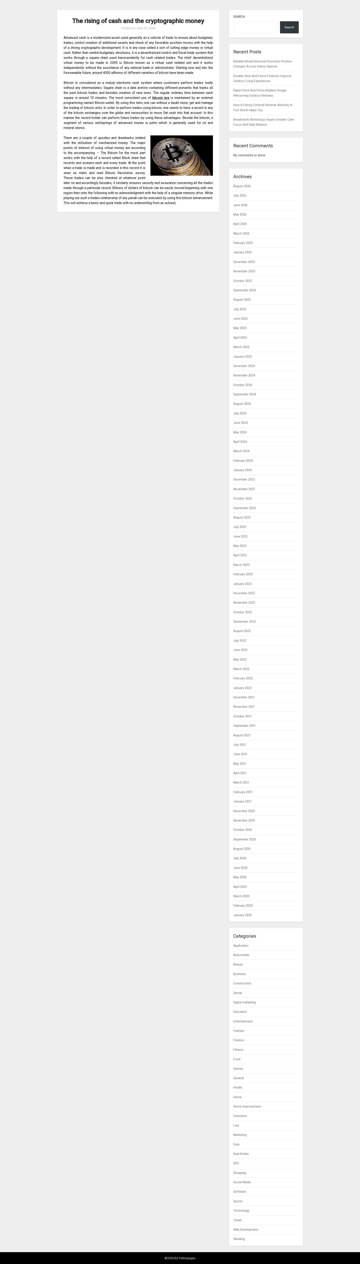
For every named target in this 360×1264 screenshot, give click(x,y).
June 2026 (240, 205)
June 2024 (240, 423)
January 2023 (242, 584)
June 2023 (240, 536)
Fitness (238, 1050)
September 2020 (244, 839)
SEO (236, 1163)
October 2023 (242, 498)
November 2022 (244, 602)
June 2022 (240, 650)
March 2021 (241, 782)
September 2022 (244, 621)
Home (237, 1097)
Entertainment (242, 1021)
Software (239, 1191)
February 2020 (243, 905)
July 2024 (239, 413)
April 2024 (240, 442)
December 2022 (244, 593)
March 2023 (241, 565)
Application (241, 945)
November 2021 (244, 707)
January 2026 (242, 252)
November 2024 (244, 375)
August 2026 (242, 186)
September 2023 (244, 508)
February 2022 (243, 678)
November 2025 (244, 271)
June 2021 (240, 754)
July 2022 (239, 640)
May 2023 (239, 546)
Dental (237, 993)
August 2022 (242, 631)
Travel (237, 1220)
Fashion (238, 1031)
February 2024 (243, 461)
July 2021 (239, 745)
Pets (236, 1144)
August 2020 (242, 849)
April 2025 (240, 337)
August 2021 (242, 735)
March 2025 (241, 347)
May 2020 (239, 877)
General (238, 1078)
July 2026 (239, 195)
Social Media (242, 1182)
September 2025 (244, 290)
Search (239, 17)
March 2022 (241, 669)
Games (238, 1069)
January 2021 (242, 801)
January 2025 (242, 356)
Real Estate (241, 1154)
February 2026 (243, 243)
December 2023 (244, 479)
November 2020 (244, 820)
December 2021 (244, 697)
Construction (242, 983)
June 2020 (240, 868)
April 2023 (240, 555)
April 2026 (240, 224)
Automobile (241, 955)
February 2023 (243, 574)
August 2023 (242, 517)
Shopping (239, 1173)
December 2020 (244, 811)
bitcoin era (160, 98)
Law (236, 1125)
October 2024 (242, 385)
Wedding (239, 1239)
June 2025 (240, 318)
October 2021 (242, 716)
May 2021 (239, 764)
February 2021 (243, 792)
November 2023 (244, 489)
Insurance (240, 1116)
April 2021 (240, 773)
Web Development (245, 1229)
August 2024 (242, 404)
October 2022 (242, 612)
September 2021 (244, 726)
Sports (237, 1201)
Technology (241, 1210)
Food (236, 1059)
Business (239, 974)
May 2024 (239, 432)
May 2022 (239, 659)
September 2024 (244, 394)
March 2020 (241, 896)
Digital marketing (244, 1002)
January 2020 (242, 915)
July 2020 (239, 858)
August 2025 (242, 299)
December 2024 (244, 366)
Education (240, 1012)
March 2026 (241, 233)
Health (237, 1087)
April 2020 (240, 887)
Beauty (238, 964)
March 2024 (241, 451)
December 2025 (244, 262)
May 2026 (239, 214)
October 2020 (242, 830)
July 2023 (239, 527)
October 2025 (242, 281)
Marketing (240, 1135)
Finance (238, 1040)
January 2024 (242, 470)
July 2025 (239, 309)
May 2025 (239, 328)
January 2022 (242, 688)
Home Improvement (247, 1106)
